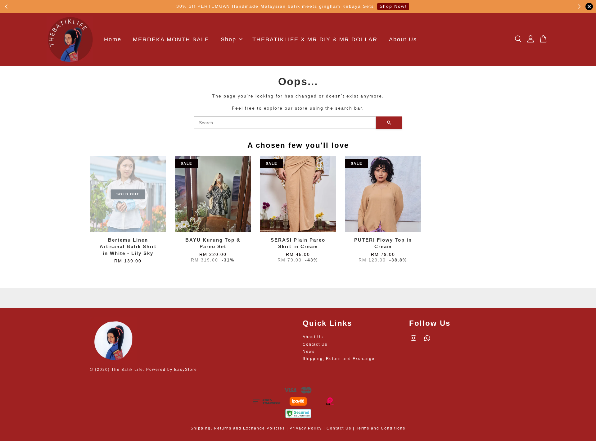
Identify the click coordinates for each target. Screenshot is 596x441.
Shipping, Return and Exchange (339, 359)
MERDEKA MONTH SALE (171, 39)
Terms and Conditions (380, 428)
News (309, 351)
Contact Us (315, 344)
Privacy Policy (306, 428)
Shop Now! (393, 6)
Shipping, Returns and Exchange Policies (238, 428)
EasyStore (185, 369)
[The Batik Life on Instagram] (413, 341)
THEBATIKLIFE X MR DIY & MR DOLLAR (314, 39)
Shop (228, 39)
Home (112, 39)
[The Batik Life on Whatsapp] (427, 341)
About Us (403, 39)
